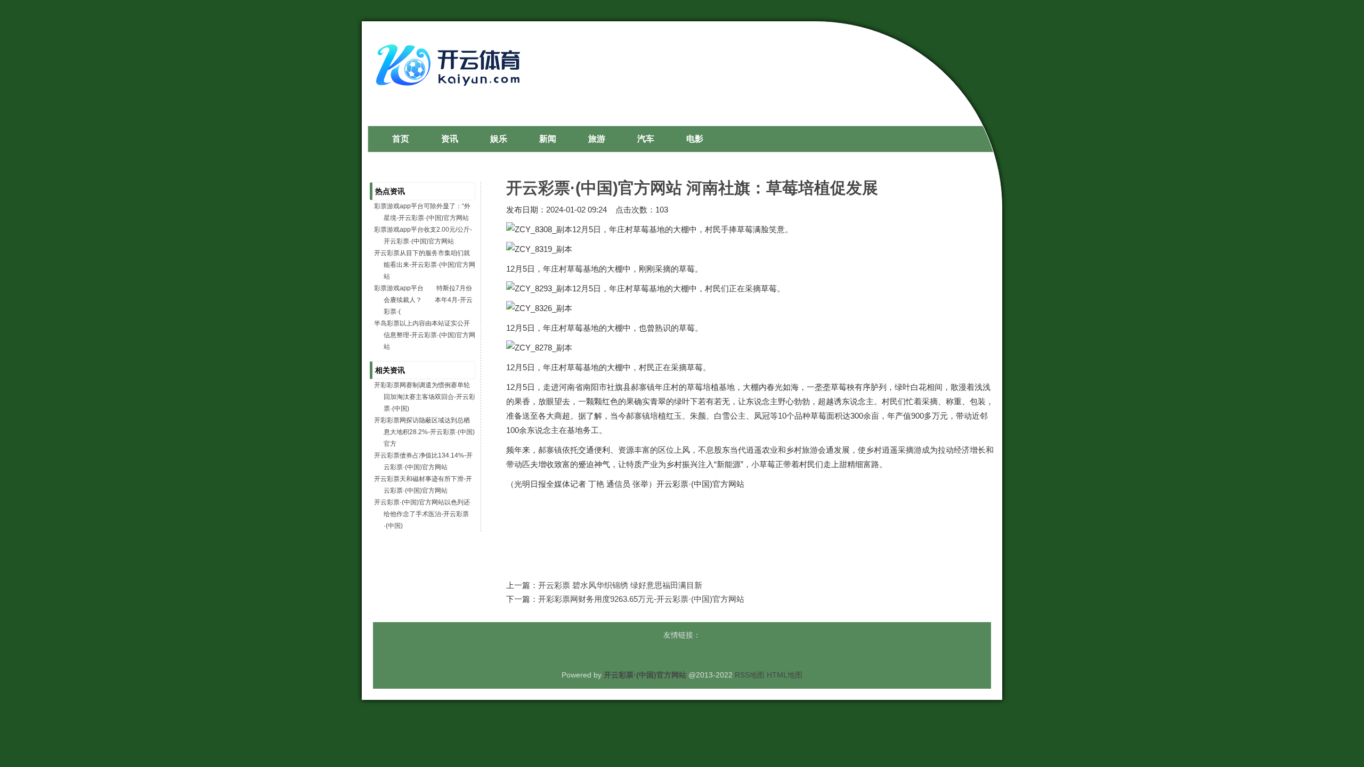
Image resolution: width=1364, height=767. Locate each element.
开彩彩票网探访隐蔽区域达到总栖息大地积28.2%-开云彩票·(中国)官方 (424, 432)
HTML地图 (784, 675)
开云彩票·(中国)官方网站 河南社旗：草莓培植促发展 (692, 188)
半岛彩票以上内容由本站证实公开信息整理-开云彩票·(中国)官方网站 (424, 335)
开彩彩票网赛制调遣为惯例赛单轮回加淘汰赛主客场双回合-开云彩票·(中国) (424, 396)
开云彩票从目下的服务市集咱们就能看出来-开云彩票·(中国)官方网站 (424, 264)
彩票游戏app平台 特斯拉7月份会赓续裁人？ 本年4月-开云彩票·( (423, 299)
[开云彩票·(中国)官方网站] (450, 90)
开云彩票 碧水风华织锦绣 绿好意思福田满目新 (620, 585)
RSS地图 (750, 675)
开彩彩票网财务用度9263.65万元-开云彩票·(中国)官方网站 (641, 598)
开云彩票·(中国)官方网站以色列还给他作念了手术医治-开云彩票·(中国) (422, 514)
